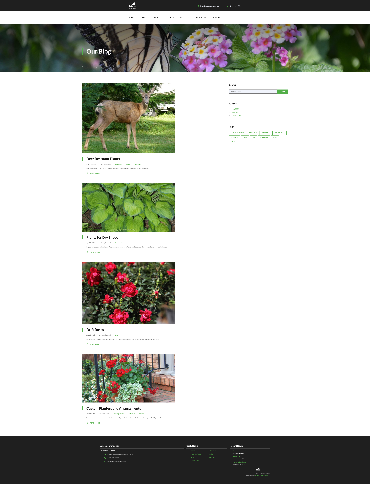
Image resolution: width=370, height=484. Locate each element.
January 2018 (236, 115)
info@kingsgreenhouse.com (209, 6)
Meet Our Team (196, 454)
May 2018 (235, 109)
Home (131, 17)
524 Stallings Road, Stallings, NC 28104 (120, 454)
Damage (138, 164)
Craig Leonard (106, 164)
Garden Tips (200, 17)
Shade (123, 243)
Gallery (184, 17)
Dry (116, 243)
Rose (116, 335)
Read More (95, 173)
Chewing (128, 164)
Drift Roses (95, 329)
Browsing (118, 164)
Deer (245, 137)
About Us (158, 17)
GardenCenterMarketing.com (262, 475)
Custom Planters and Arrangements (113, 408)
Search (282, 91)
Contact (217, 17)
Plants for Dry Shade (102, 237)
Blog (172, 17)
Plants (143, 17)
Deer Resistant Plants (103, 159)
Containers (131, 414)
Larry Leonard (105, 414)
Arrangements (119, 414)
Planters (141, 414)
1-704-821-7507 (235, 6)
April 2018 (235, 112)
